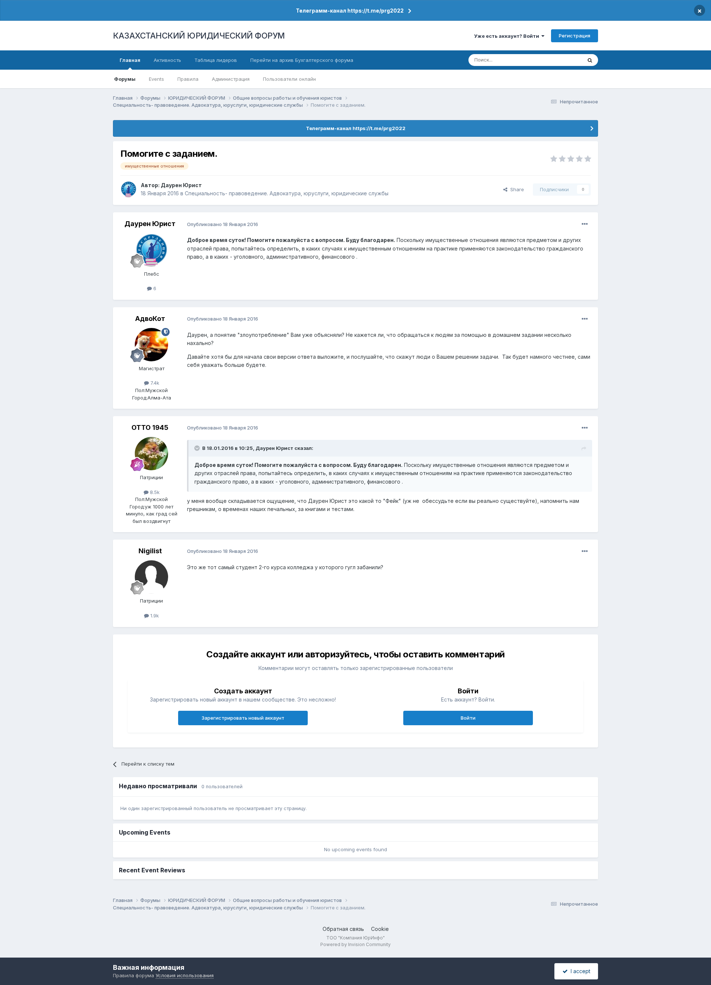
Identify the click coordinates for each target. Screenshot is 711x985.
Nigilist (150, 551)
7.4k (154, 383)
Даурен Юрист (181, 185)
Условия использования (185, 975)
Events (156, 79)
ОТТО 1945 (149, 427)
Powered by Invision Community (355, 944)
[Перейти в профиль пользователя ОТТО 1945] (151, 453)
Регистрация (574, 36)
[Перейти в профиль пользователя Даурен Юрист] (128, 189)
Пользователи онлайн (289, 79)
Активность (167, 60)
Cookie (380, 929)
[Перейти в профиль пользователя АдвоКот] (151, 344)
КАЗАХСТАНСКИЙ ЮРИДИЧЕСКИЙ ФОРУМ (199, 35)
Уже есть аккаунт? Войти (507, 36)
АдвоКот (150, 318)
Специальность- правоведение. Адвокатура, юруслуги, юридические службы (286, 193)
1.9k (154, 615)
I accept (579, 971)
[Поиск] (590, 60)
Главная (130, 60)
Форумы (125, 79)
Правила (187, 79)
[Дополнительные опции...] (584, 224)
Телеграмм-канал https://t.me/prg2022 (350, 10)
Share (515, 189)
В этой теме (558, 60)
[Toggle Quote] (197, 448)
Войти (468, 718)
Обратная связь (343, 929)
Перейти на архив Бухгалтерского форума (301, 60)
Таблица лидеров (215, 60)
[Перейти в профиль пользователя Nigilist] (151, 577)
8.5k (154, 492)
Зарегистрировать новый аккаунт (242, 718)
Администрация (231, 79)
